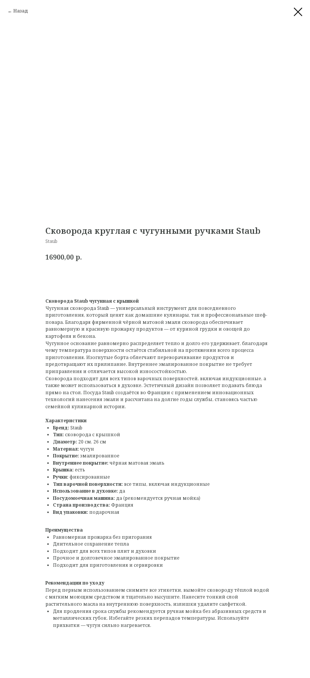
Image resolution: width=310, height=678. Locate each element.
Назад (20, 11)
